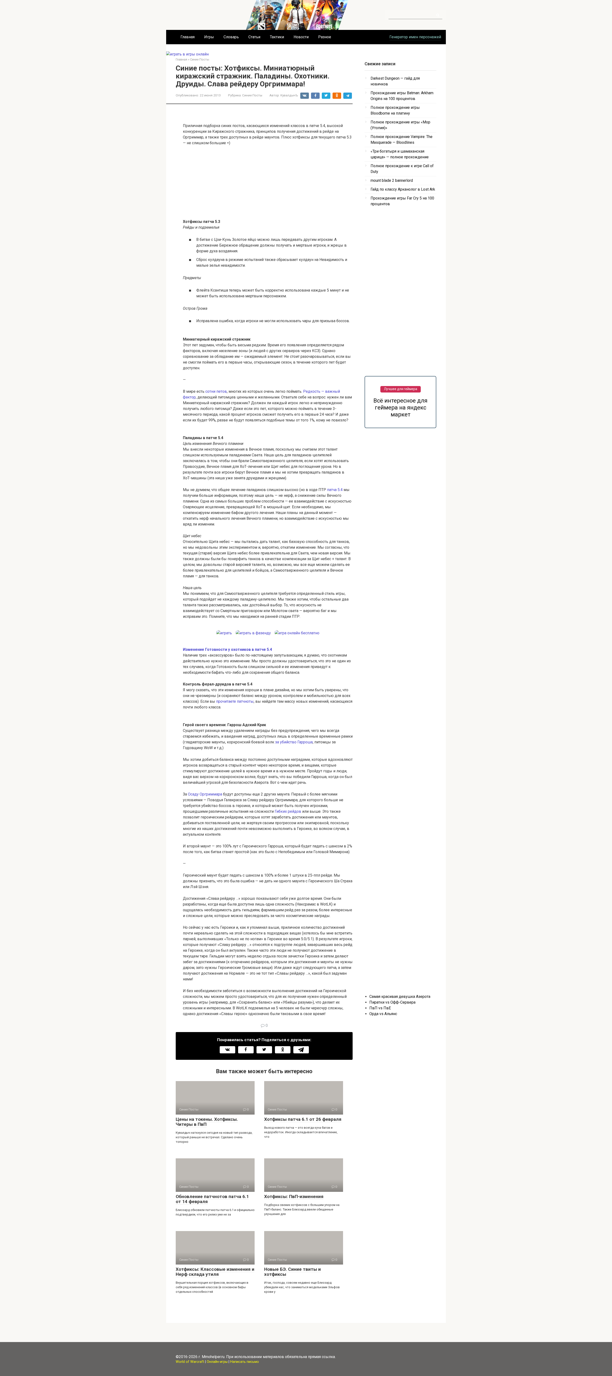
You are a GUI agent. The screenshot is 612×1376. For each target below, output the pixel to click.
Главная (187, 37)
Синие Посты (252, 95)
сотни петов (216, 391)
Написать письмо (244, 1362)
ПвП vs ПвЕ (380, 1008)
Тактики (277, 37)
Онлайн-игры (217, 1362)
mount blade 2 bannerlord (392, 180)
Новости (301, 37)
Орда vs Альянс (383, 1013)
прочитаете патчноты (235, 701)
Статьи (254, 37)
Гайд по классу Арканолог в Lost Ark (403, 189)
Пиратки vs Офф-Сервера (392, 1002)
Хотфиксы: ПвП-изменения (293, 1196)
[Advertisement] (268, 185)
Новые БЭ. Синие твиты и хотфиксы (292, 1271)
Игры (209, 37)
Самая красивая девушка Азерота (399, 996)
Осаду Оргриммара (205, 794)
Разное (324, 37)
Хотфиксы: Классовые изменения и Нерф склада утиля (215, 1271)
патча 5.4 (335, 489)
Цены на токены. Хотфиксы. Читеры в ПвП (207, 1121)
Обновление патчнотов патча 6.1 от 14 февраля (212, 1199)
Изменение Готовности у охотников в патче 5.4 (227, 649)
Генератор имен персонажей (415, 37)
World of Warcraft (190, 1362)
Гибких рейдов (288, 811)
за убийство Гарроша (294, 742)
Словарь (231, 37)
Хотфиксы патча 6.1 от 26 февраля (302, 1119)
